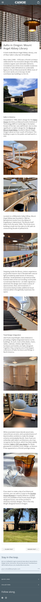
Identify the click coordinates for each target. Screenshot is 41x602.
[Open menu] (4, 2)
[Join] (37, 568)
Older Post (8, 549)
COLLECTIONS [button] (6, 584)
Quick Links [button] (6, 579)
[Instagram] (6, 598)
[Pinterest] (2, 598)
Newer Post (33, 549)
